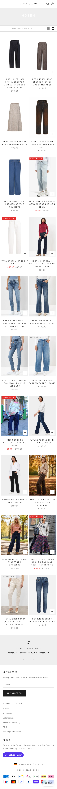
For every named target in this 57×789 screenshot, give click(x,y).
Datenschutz (8, 718)
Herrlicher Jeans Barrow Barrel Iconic (42, 381)
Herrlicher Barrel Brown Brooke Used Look (42, 144)
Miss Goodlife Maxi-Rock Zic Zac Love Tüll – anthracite (42, 562)
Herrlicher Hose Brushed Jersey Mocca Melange (42, 82)
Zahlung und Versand (12, 731)
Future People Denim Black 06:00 (14, 501)
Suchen (6, 708)
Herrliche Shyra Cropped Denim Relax (42, 620)
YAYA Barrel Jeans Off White (15, 262)
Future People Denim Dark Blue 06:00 (42, 441)
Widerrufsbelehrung (11, 722)
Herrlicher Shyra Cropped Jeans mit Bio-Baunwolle (15, 622)
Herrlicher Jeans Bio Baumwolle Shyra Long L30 (14, 383)
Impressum (7, 713)
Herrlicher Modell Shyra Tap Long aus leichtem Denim (14, 323)
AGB (5, 727)
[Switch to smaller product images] (53, 28)
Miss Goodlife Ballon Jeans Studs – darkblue (15, 562)
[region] (28, 647)
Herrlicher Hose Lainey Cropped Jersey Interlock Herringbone (14, 83)
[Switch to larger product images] (48, 28)
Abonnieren (14, 693)
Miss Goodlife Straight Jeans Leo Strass (14, 443)
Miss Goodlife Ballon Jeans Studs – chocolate (42, 502)
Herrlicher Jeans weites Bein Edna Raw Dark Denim (42, 264)
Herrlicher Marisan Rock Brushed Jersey (14, 143)
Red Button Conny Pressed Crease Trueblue (15, 204)
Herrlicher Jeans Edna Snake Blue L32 (42, 322)
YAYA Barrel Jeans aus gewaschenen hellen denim (42, 204)
